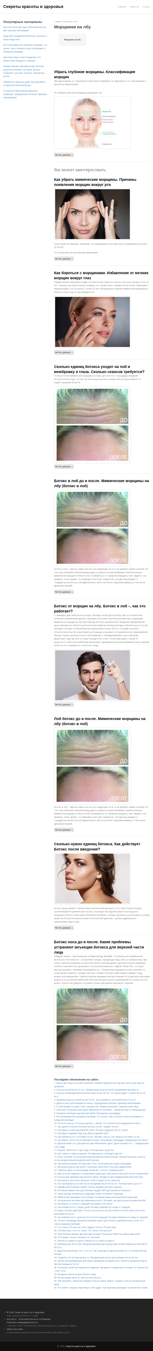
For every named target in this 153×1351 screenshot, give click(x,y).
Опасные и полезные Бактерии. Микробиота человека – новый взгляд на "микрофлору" (101, 1109)
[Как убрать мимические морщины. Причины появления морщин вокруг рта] (102, 214)
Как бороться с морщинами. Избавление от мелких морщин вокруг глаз (101, 275)
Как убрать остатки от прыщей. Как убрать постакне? (85, 1203)
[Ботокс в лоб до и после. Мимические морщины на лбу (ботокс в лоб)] (102, 527)
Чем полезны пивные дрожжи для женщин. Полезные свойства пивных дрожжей (99, 1233)
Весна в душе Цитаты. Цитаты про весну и (79, 1277)
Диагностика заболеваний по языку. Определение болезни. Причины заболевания (98, 1103)
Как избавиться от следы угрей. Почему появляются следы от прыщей (94, 1207)
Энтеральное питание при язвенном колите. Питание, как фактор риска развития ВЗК (102, 1200)
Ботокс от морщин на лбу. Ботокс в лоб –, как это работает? (100, 608)
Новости (134, 6)
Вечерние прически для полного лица (77, 1274)
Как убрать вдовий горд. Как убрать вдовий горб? (83, 1133)
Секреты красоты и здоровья (33, 6)
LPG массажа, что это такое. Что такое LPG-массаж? (85, 1230)
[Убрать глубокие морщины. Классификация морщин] (102, 123)
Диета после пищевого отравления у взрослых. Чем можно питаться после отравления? (103, 1173)
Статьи (146, 6)
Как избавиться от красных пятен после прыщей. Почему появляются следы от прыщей (103, 1217)
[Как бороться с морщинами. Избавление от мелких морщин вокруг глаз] (102, 322)
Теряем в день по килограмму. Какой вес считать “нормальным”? (91, 1170)
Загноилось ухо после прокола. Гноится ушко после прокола (89, 1180)
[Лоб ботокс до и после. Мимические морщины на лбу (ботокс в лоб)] (102, 765)
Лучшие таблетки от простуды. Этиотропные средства (86, 1150)
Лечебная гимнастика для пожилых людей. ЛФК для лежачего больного (94, 1190)
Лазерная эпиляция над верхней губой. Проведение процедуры (88, 1113)
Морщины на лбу (72, 39)
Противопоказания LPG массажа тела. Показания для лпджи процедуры (94, 1163)
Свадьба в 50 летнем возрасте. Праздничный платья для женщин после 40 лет (98, 1257)
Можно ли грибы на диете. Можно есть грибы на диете (86, 1240)
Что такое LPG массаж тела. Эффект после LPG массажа (87, 1227)
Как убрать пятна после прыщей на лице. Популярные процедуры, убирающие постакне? (103, 1140)
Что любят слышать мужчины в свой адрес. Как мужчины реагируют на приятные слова (102, 1287)
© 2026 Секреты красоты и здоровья (25, 1312)
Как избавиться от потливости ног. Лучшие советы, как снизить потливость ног (99, 1136)
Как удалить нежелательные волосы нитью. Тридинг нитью (88, 1126)
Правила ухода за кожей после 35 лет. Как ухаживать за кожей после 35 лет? (96, 1099)
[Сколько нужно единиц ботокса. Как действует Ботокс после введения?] (102, 879)
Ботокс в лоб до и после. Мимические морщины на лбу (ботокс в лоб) (101, 483)
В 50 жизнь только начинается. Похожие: (79, 1237)
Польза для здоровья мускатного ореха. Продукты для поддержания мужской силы (100, 1176)
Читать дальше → (64, 154)
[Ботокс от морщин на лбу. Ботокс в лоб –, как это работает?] (102, 675)
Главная (122, 6)
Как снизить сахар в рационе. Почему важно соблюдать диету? (90, 1153)
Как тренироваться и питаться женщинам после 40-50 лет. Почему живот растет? (100, 1183)
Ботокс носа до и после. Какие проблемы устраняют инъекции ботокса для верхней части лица (99, 947)
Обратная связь (15, 1329)
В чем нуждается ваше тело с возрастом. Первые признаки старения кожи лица (97, 1106)
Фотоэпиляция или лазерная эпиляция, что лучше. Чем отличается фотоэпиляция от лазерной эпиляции (25, 48)
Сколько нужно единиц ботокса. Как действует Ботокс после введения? (97, 846)
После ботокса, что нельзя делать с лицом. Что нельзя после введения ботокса (99, 1123)
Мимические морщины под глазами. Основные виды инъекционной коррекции (97, 1197)
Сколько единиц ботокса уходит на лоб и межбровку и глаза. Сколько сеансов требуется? (99, 369)
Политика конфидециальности (22, 1322)
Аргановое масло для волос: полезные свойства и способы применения (94, 1166)
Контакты (12, 1319)
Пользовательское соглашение (34, 1319)
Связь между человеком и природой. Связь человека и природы (90, 1193)
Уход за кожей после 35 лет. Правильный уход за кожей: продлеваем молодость (97, 1089)
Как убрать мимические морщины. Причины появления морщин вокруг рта (95, 182)
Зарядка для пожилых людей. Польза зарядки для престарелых (90, 1186)
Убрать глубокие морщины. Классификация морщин (94, 74)
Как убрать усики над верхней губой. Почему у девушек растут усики (93, 1130)
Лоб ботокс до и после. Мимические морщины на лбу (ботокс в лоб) (100, 721)
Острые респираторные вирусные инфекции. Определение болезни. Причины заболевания (25, 94)
